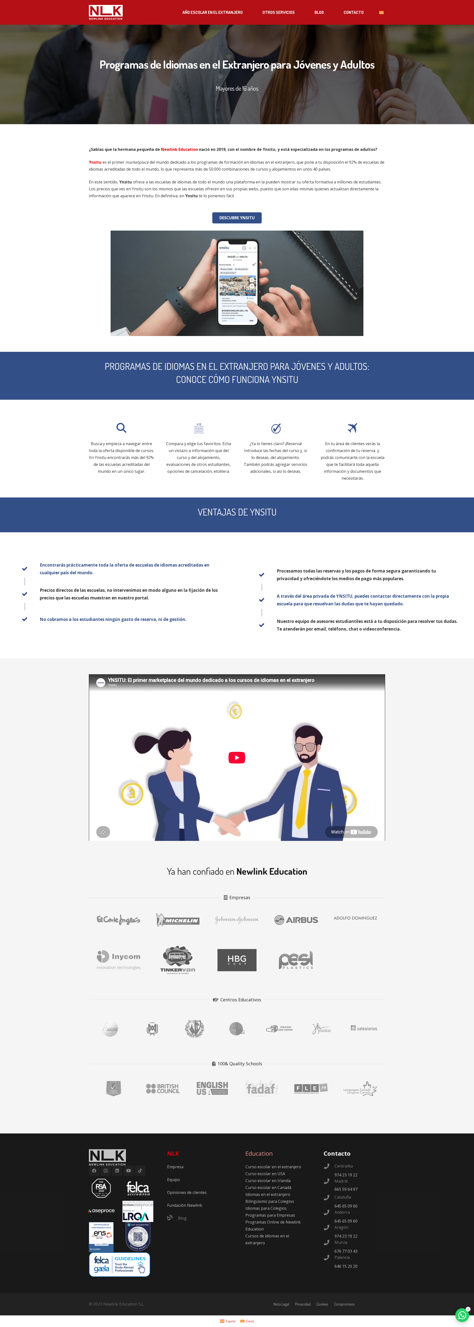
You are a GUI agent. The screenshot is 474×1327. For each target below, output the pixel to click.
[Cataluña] (329, 1198)
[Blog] (172, 1218)
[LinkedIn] (117, 1171)
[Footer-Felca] (138, 1188)
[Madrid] (329, 1181)
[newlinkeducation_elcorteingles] (118, 918)
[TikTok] (140, 1171)
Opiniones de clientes (187, 1192)
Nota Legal (281, 1304)
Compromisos (344, 1304)
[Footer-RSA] (101, 1188)
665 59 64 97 (346, 1189)
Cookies (322, 1304)
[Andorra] (329, 1212)
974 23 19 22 (346, 1175)
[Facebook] (94, 1171)
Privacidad (303, 1304)
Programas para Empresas (270, 1215)
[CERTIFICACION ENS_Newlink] (101, 1237)
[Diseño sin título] (101, 1211)
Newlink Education (179, 149)
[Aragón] (329, 1228)
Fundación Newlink (184, 1205)
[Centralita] (329, 1166)
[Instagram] (105, 1171)
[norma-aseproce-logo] (138, 1211)
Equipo (173, 1179)
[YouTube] (128, 1171)
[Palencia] (329, 1258)
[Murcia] (329, 1243)
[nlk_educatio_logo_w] (106, 12)
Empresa (175, 1166)
